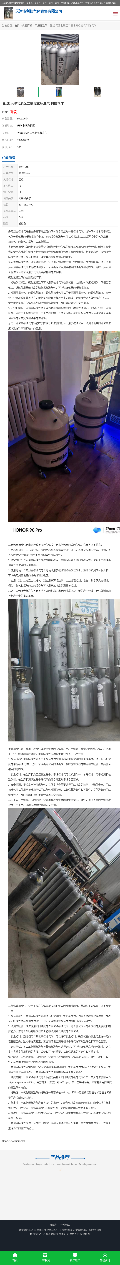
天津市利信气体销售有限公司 (75, 1230)
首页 (17, 25)
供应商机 (27, 25)
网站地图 (85, 1234)
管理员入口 (73, 1234)
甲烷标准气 (41, 25)
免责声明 (61, 1234)
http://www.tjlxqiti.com (13, 1141)
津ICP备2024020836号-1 (50, 1230)
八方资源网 (49, 1234)
